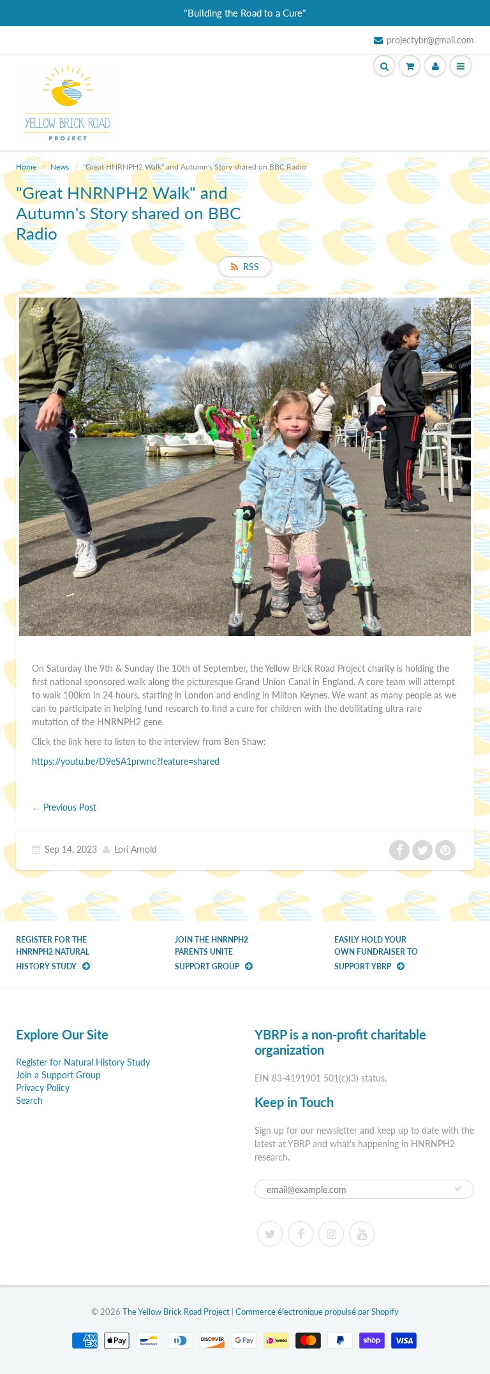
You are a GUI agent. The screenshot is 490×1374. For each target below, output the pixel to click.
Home (26, 166)
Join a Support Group (58, 1074)
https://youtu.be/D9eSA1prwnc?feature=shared (125, 761)
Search (29, 1100)
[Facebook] (300, 1234)
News (59, 166)
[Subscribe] (458, 1188)
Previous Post (69, 807)
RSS (251, 266)
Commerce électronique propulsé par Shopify (317, 1311)
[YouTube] (362, 1234)
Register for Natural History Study (83, 1062)
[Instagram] (331, 1234)
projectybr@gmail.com (430, 39)
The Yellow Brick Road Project (176, 1311)
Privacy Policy (43, 1087)
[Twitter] (270, 1234)
